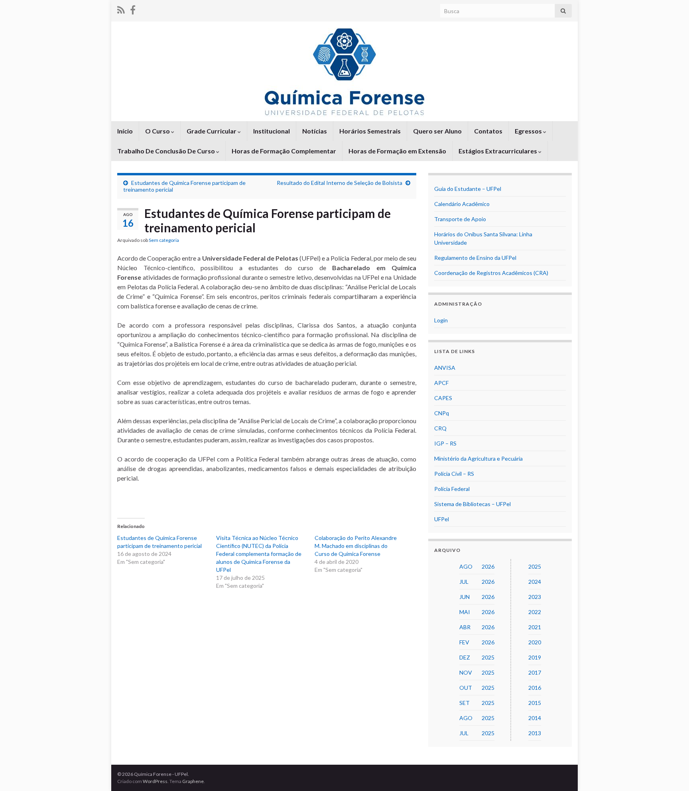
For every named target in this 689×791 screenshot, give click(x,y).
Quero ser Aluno (437, 131)
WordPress (155, 781)
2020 (534, 642)
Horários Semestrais (370, 131)
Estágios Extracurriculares (498, 151)
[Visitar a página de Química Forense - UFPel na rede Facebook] (133, 8)
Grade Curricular (212, 131)
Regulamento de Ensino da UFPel (475, 257)
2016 (534, 687)
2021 (534, 627)
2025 (534, 566)
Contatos (488, 131)
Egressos (529, 131)
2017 (534, 672)
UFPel (441, 519)
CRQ (440, 428)
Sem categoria (164, 240)
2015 (534, 702)
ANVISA (444, 367)
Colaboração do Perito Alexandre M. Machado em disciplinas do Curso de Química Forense (356, 545)
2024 (534, 581)
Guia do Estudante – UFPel (467, 188)
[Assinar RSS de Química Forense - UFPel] (121, 8)
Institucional (271, 131)
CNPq (441, 413)
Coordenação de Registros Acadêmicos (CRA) (491, 272)
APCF (441, 382)
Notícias (314, 131)
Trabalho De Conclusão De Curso (166, 151)
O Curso (158, 131)
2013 (534, 733)
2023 (534, 596)
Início (125, 131)
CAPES (443, 398)
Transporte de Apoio (460, 219)
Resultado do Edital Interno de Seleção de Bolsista (339, 182)
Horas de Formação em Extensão (397, 151)
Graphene (193, 781)
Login (441, 320)
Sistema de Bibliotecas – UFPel (472, 504)
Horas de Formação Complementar (284, 151)
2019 (534, 657)
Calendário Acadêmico (462, 203)
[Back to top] (671, 773)
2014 (534, 717)
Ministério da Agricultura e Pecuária (478, 458)
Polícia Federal (452, 488)
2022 (534, 611)
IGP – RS (445, 443)
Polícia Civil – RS (454, 473)
